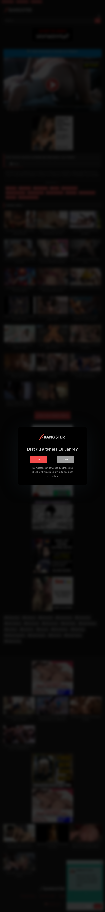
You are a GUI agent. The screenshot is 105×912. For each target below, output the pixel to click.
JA (38, 459)
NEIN (65, 459)
